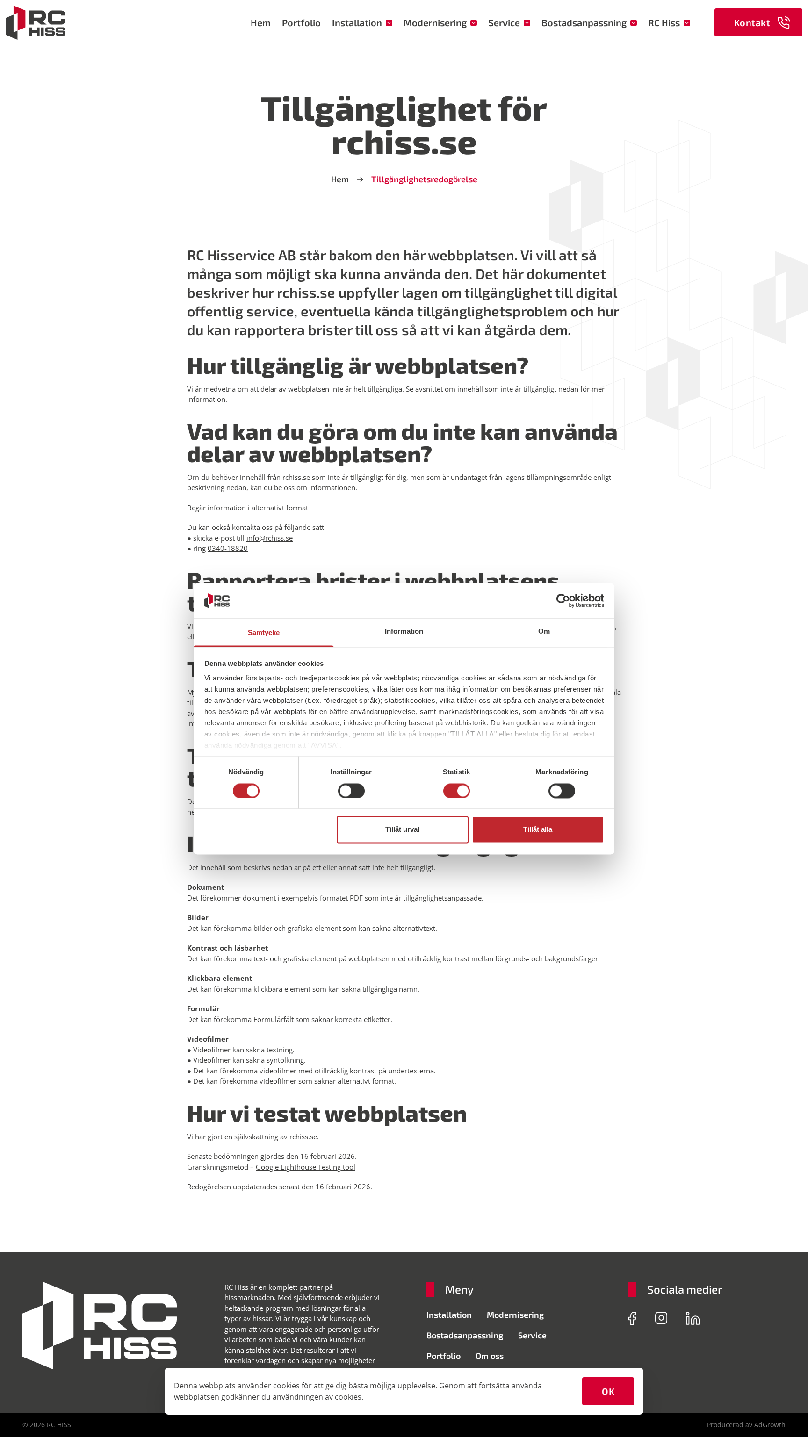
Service (504, 22)
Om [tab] (544, 632)
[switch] (351, 790)
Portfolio (301, 22)
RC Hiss (664, 22)
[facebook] (632, 1318)
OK (608, 1391)
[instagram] (661, 1318)
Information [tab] (404, 632)
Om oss (490, 1356)
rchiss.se (303, 1136)
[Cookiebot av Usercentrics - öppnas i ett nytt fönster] (563, 600)
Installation (357, 22)
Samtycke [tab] (264, 633)
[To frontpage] (35, 23)
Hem (261, 22)
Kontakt (752, 22)
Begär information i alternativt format (247, 507)
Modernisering (435, 22)
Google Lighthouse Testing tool (305, 1167)
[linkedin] (693, 1318)
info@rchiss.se (269, 538)
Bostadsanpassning (584, 22)
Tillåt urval (402, 830)
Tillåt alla (537, 830)
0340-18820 (228, 548)
